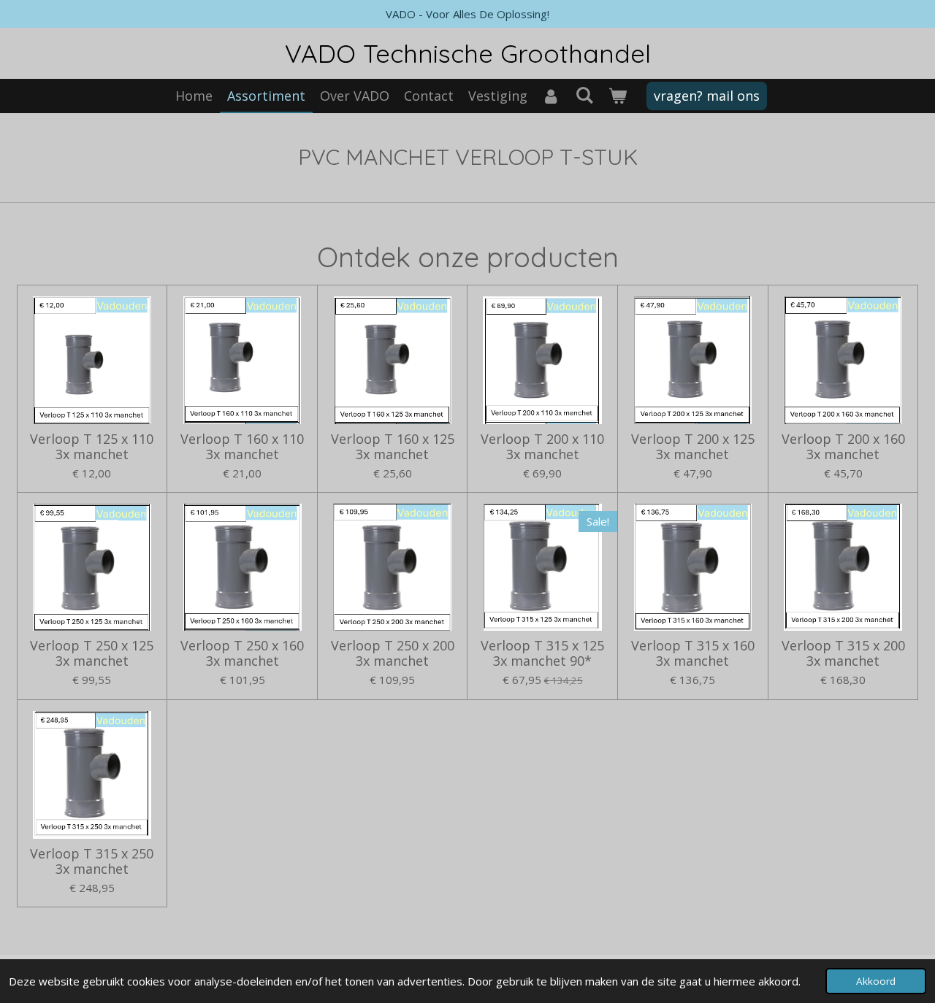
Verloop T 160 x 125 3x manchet (392, 446)
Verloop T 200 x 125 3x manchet (693, 446)
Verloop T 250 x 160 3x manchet (242, 653)
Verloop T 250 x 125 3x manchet (91, 653)
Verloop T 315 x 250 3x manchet (91, 861)
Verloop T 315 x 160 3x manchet (693, 653)
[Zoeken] (584, 95)
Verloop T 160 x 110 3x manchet (242, 446)
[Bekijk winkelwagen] (616, 96)
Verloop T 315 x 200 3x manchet (843, 653)
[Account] (551, 96)
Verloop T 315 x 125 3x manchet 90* (542, 653)
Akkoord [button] (876, 981)
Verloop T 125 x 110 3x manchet (91, 446)
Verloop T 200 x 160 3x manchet (843, 446)
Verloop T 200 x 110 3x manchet (542, 446)
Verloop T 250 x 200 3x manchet (392, 653)
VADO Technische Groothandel (468, 53)
